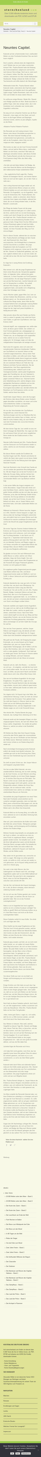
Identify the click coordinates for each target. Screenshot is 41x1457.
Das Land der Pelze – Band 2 (16, 1299)
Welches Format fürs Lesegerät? (14, 1426)
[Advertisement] (14, 1170)
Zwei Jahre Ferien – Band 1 (15, 1247)
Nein (17, 1453)
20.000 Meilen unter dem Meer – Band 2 (19, 1201)
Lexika (5, 1411)
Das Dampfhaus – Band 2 (14, 1289)
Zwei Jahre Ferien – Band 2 (15, 1252)
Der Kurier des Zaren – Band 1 (16, 1206)
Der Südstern (10, 1266)
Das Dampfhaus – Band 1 (14, 1285)
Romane (6, 1401)
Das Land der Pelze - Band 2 (17, 31)
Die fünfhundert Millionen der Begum (18, 1257)
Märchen (6, 1396)
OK (12, 1453)
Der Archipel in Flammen (14, 1303)
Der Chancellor (11, 1261)
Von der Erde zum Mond (14, 1243)
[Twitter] (11, 1145)
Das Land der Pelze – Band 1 (16, 1294)
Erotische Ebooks (9, 1421)
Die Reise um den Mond (14, 1229)
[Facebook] (7, 1145)
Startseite (5, 31)
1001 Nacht (7, 1416)
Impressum (7, 1431)
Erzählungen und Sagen (11, 1406)
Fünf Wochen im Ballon (14, 1220)
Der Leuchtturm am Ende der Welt (17, 1215)
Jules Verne (9, 1193)
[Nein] (38, 1450)
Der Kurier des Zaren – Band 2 (16, 1210)
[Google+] (15, 1145)
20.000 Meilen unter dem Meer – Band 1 (19, 1196)
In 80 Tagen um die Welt (14, 1234)
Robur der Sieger (11, 1238)
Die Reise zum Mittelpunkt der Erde (18, 1224)
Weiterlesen (26, 1453)
